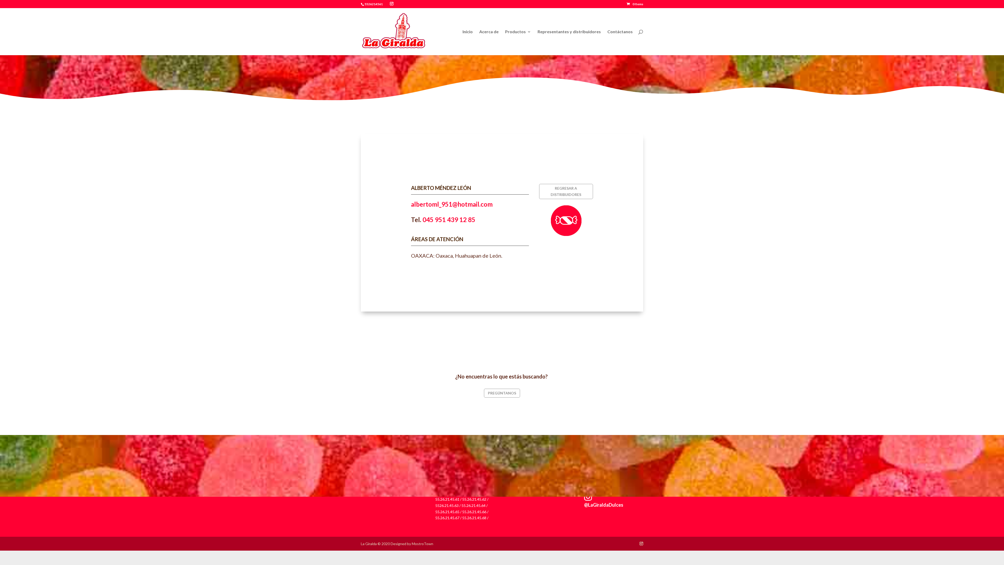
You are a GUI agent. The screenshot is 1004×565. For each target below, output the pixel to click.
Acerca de (489, 32)
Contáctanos (620, 32)
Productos (515, 32)
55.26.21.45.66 (474, 512)
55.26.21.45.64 (473, 505)
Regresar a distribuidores (566, 191)
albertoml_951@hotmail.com (452, 204)
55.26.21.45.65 (447, 512)
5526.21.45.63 (447, 505)
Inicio (468, 32)
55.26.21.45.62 (474, 499)
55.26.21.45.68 (474, 518)
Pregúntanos (502, 393)
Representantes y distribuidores (569, 32)
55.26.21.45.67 (447, 518)
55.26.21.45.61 (447, 499)
